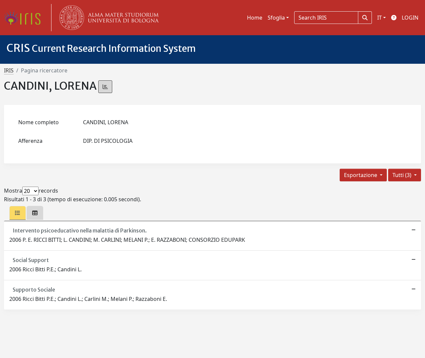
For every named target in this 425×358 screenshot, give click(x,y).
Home (254, 17)
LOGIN (410, 17)
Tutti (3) (402, 175)
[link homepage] (25, 17)
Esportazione (361, 175)
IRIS (9, 70)
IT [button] (379, 17)
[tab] (17, 213)
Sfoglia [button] (276, 17)
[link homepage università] (107, 17)
